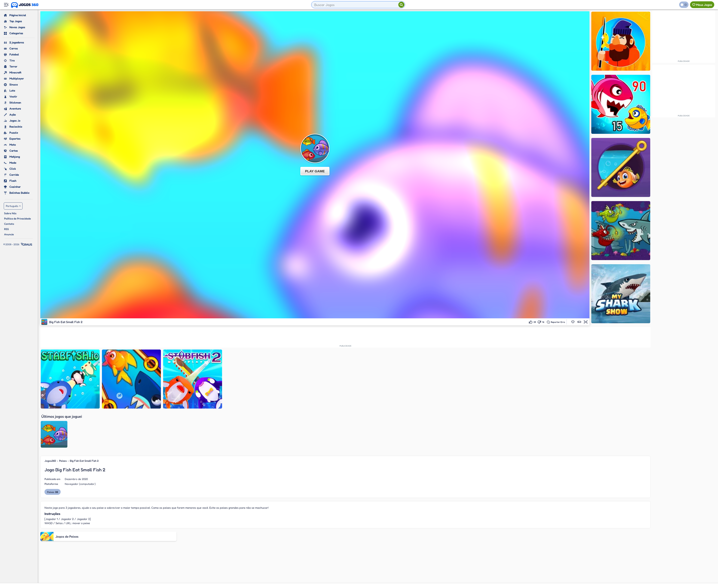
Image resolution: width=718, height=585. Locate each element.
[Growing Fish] (621, 230)
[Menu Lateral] (6, 5)
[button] (573, 322)
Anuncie (9, 234)
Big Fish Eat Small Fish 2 (84, 460)
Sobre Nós (10, 213)
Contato (9, 223)
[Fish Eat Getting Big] (621, 104)
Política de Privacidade (17, 218)
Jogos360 (50, 460)
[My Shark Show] (621, 294)
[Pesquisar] (401, 5)
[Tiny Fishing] (621, 41)
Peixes (63, 460)
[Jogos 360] (24, 5)
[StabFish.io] (70, 379)
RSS (6, 229)
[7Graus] (26, 244)
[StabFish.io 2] (192, 379)
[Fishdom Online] (621, 167)
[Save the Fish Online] (131, 379)
